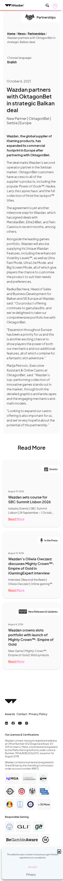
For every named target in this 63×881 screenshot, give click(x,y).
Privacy (31, 874)
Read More (16, 519)
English (12, 62)
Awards (10, 714)
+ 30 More (44, 804)
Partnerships (36, 33)
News (22, 33)
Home (11, 33)
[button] (59, 851)
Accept (32, 866)
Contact (21, 714)
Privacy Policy (38, 714)
